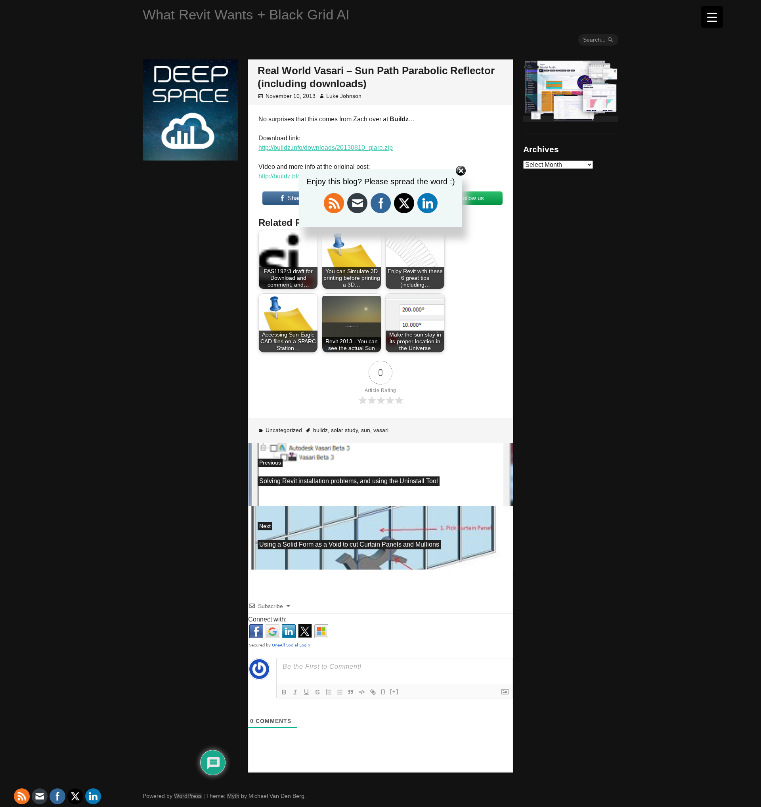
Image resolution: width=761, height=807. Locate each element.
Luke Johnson (343, 96)
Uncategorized (284, 430)
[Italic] (295, 692)
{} (383, 691)
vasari (380, 430)
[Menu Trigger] (712, 17)
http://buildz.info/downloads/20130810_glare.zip (325, 147)
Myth (233, 796)
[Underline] (306, 692)
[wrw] (570, 119)
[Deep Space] (190, 157)
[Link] (373, 692)
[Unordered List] (339, 692)
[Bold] (284, 692)
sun (365, 430)
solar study (344, 430)
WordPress (188, 796)
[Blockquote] (350, 692)
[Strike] (317, 692)
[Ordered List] (328, 692)
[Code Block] (361, 692)
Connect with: (267, 619)
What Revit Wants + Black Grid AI (246, 14)
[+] (394, 691)
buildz (320, 430)
